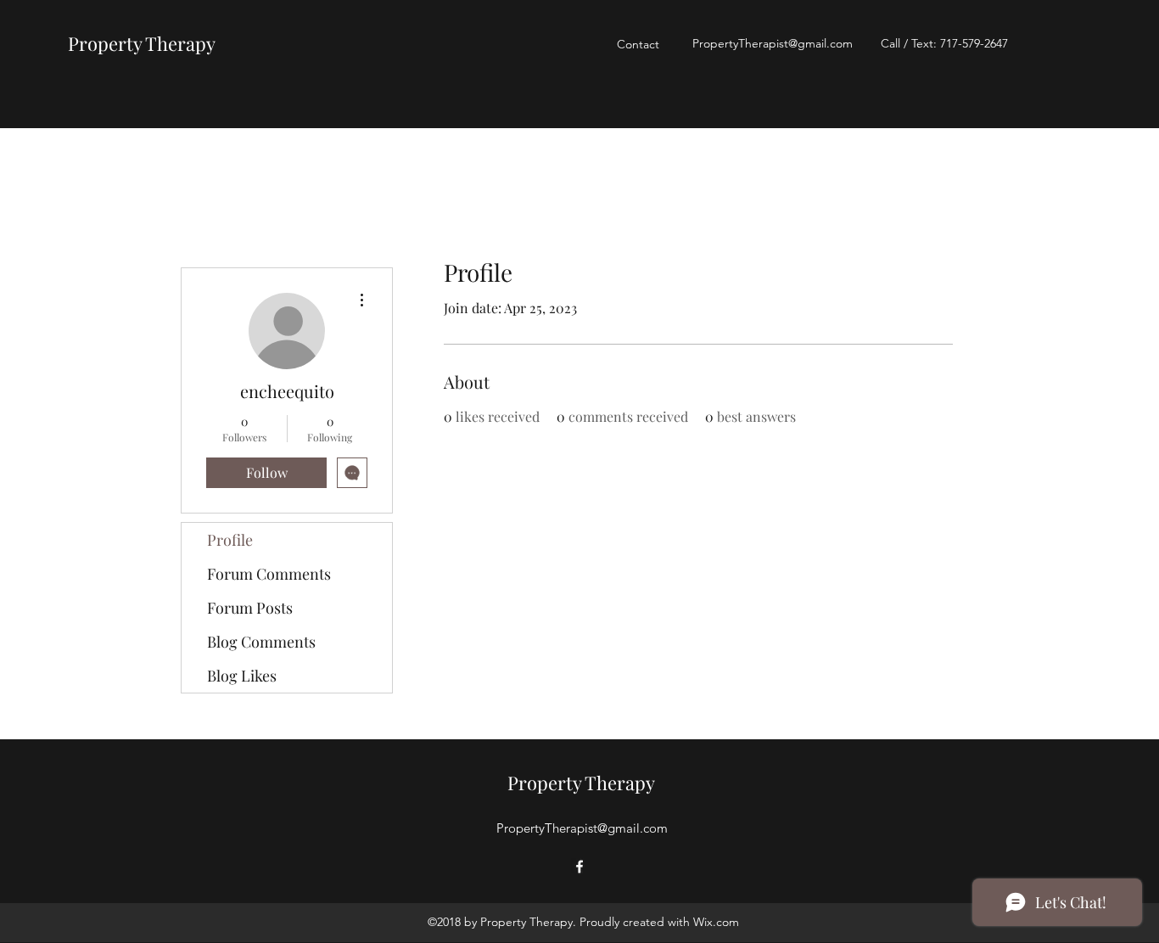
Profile (230, 540)
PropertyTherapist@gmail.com (772, 43)
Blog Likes (242, 675)
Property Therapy (142, 43)
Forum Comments (269, 574)
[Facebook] (579, 866)
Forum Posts (250, 608)
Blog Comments (261, 641)
